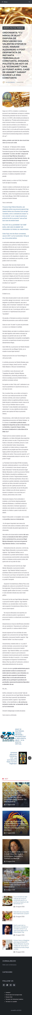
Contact (8, 992)
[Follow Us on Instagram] (10, 985)
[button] (29, 2)
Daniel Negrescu (11, 82)
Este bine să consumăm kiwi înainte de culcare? (21, 912)
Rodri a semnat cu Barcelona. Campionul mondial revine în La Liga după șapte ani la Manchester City (21, 928)
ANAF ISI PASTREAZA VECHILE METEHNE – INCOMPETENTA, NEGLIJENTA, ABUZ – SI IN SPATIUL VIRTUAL (20, 736)
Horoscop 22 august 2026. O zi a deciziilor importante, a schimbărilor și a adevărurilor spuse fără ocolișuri (16, 825)
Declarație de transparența (14, 994)
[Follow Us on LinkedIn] (14, 985)
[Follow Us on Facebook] (3, 985)
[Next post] (29, 758)
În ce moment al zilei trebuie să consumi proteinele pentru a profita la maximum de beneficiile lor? (21, 900)
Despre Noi (9, 997)
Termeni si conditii (11, 1001)
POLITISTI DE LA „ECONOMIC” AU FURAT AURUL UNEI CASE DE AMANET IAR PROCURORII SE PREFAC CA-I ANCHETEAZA (15, 227)
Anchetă (6, 28)
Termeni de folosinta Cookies (14, 999)
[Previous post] (2, 736)
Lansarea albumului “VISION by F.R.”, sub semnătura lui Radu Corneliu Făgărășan (12, 758)
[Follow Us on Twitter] (7, 985)
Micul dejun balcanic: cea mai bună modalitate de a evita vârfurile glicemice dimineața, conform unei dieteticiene (15, 882)
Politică (13, 28)
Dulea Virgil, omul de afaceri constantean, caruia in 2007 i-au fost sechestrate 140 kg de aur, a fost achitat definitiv (15, 236)
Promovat (20, 28)
